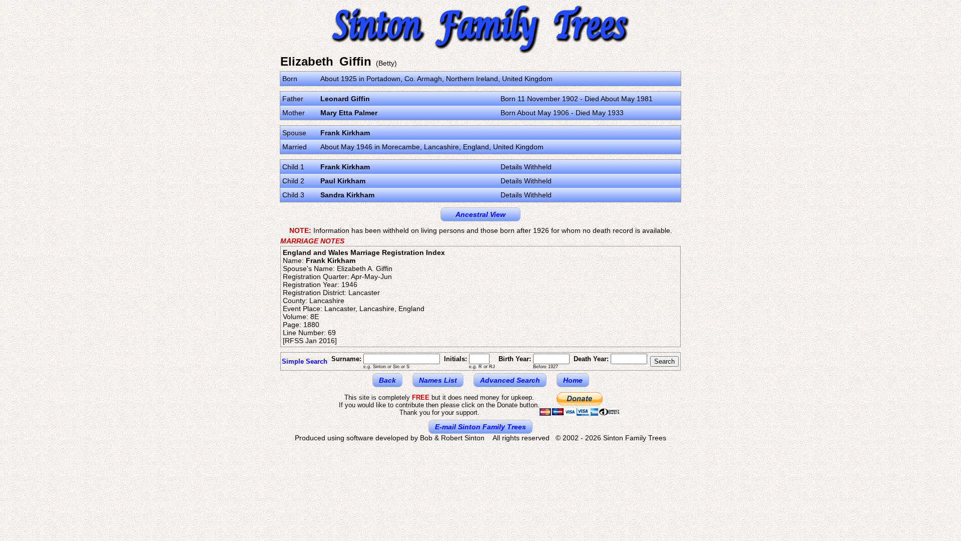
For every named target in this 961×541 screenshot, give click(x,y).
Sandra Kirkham (347, 195)
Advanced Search (510, 380)
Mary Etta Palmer (348, 113)
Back (387, 380)
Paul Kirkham (342, 181)
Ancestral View (480, 214)
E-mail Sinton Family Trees (480, 427)
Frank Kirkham (345, 133)
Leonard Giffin (345, 99)
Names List (438, 380)
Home (573, 380)
